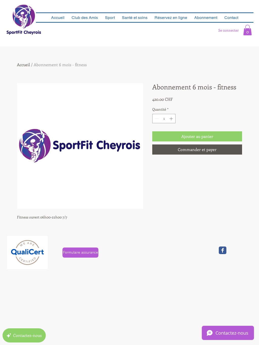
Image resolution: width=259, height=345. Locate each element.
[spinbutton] (163, 118)
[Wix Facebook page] (222, 250)
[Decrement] (156, 118)
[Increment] (171, 118)
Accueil (23, 64)
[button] (247, 30)
